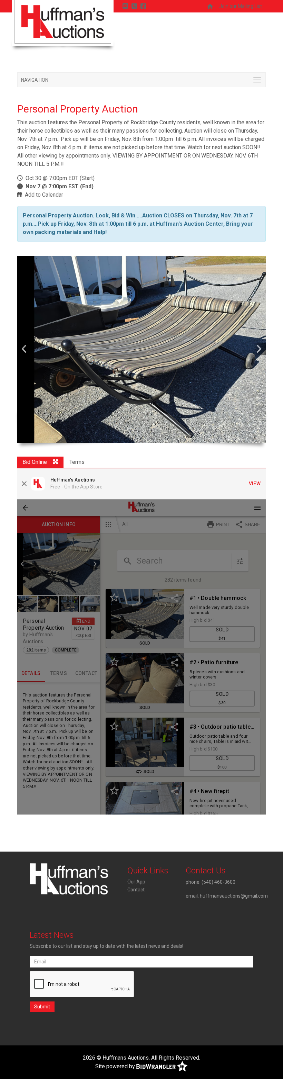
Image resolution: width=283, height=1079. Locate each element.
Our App (136, 881)
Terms (77, 462)
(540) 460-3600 (218, 882)
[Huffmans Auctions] (62, 21)
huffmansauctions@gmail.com (234, 896)
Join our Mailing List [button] (240, 6)
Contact (136, 889)
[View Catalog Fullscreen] (56, 462)
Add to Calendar (44, 194)
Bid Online (34, 462)
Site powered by (115, 1066)
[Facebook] (143, 6)
